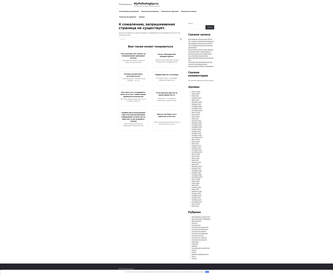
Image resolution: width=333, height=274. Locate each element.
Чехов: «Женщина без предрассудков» (167, 55)
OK (207, 272)
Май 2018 (195, 185)
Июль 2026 (196, 93)
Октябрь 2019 (196, 150)
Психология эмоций (199, 240)
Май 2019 (195, 160)
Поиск (190, 23)
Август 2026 (196, 91)
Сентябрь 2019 (197, 152)
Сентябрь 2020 (197, 137)
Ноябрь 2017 (196, 198)
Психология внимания (150, 11)
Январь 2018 (196, 193)
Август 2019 (196, 154)
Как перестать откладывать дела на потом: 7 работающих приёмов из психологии (133, 94)
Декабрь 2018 (197, 170)
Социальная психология (201, 248)
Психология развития (127, 17)
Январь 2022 (196, 131)
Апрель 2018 (196, 187)
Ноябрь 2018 (196, 173)
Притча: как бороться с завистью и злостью (167, 115)
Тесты (194, 256)
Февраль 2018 (197, 191)
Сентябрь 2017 (197, 202)
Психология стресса (199, 237)
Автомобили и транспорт (201, 217)
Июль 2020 (196, 139)
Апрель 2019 (196, 162)
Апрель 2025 (196, 121)
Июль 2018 (195, 181)
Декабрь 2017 (197, 195)
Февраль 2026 (197, 102)
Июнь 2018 (195, 183)
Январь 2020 (196, 145)
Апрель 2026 (196, 98)
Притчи (194, 223)
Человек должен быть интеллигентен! (133, 75)
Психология (196, 225)
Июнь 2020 (196, 141)
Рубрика (195, 244)
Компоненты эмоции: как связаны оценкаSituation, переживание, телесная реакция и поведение (200, 52)
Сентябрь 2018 (197, 177)
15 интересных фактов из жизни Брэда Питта (166, 94)
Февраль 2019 (197, 166)
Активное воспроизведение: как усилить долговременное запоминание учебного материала (201, 64)
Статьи (194, 250)
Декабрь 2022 (197, 127)
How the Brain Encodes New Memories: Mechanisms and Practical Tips (200, 58)
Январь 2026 (196, 104)
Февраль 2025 (197, 123)
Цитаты (194, 258)
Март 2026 (195, 100)
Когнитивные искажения (129, 11)
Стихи (194, 252)
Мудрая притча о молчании (166, 74)
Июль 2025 (196, 114)
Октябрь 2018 (197, 175)
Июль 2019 (195, 156)
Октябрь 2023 (197, 125)
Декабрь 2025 (197, 106)
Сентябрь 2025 (197, 110)
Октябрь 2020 (197, 135)
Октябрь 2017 (196, 200)
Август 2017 (196, 204)
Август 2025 (196, 112)
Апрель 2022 (196, 129)
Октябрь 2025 (197, 108)
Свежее (142, 17)
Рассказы (195, 242)
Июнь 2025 (196, 116)
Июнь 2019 (195, 158)
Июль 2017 (195, 206)
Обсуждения (196, 221)
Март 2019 (195, 164)
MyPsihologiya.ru (146, 3)
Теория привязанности (200, 254)
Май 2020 (195, 143)
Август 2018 (196, 179)
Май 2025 (195, 118)
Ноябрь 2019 (196, 148)
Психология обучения (169, 11)
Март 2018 (195, 189)
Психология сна (197, 235)
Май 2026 (195, 96)
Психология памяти (189, 11)
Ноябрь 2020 (196, 133)
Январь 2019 (196, 168)
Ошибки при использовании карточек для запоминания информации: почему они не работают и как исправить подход (133, 117)
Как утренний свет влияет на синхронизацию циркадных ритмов (133, 56)
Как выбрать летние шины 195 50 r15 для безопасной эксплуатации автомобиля (200, 45)
